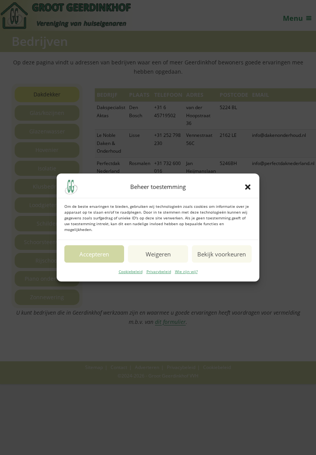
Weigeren (158, 254)
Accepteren (94, 254)
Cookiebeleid (131, 271)
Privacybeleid (158, 271)
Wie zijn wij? (186, 271)
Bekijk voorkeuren (221, 254)
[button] (248, 187)
